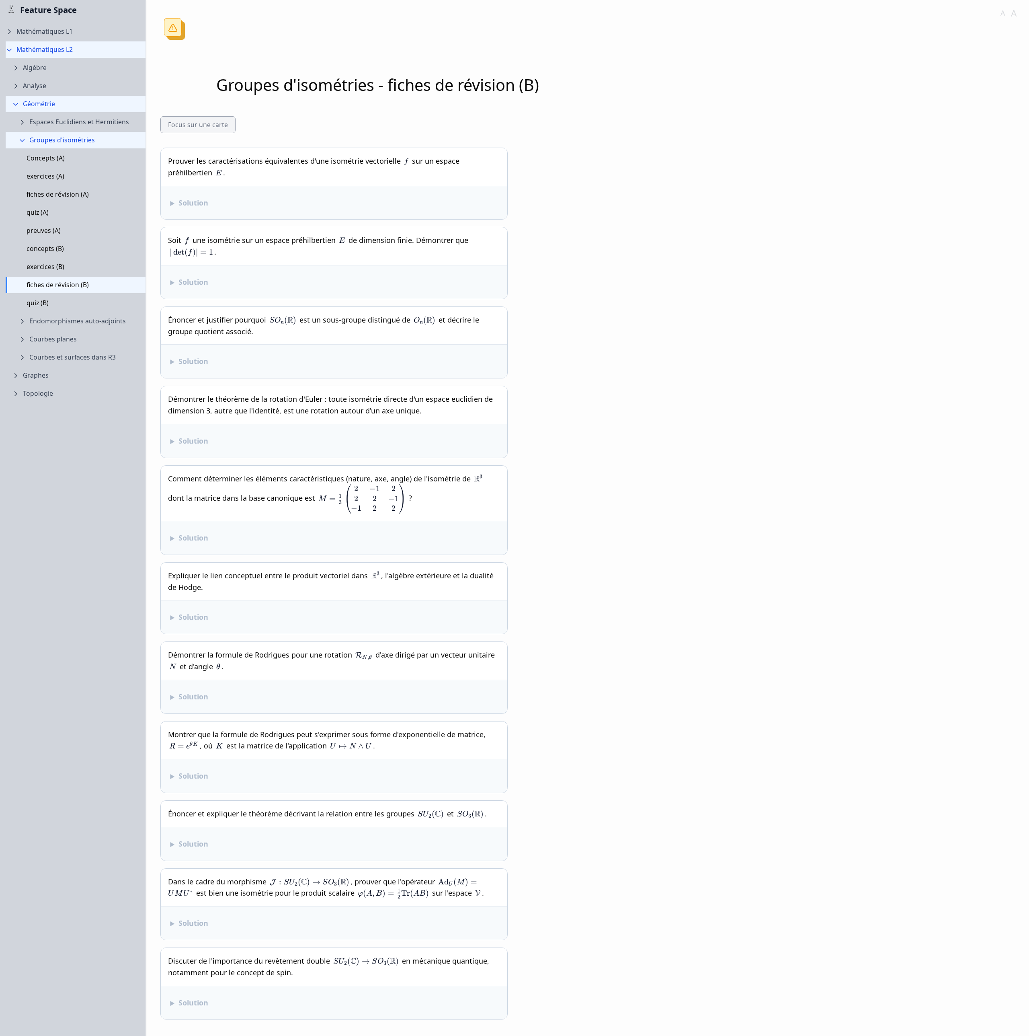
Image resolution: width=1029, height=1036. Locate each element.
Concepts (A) (46, 158)
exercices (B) (45, 267)
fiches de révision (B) (58, 285)
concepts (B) (45, 249)
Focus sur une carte (198, 124)
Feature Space (48, 9)
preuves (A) (44, 230)
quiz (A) (38, 212)
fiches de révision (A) (58, 194)
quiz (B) (38, 303)
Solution (193, 203)
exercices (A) (45, 176)
